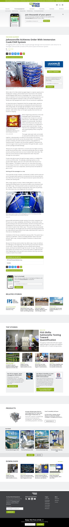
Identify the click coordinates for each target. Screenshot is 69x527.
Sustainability (23, 306)
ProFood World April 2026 (42, 450)
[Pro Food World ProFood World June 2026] (27, 439)
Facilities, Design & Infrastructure (10, 363)
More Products (50, 421)
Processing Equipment (12, 37)
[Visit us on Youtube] (35, 498)
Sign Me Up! (46, 20)
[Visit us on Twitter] (26, 498)
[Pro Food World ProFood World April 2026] (42, 439)
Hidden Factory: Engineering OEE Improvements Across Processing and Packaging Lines (26, 366)
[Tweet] (18, 54)
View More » (60, 461)
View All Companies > (54, 71)
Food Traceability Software (51, 411)
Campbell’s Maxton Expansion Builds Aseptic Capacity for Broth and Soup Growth (12, 366)
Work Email (17, 281)
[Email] (10, 54)
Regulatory (42, 330)
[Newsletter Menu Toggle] (57, 5)
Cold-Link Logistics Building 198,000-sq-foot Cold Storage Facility (41, 309)
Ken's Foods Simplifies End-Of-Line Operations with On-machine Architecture (56, 366)
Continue (40, 524)
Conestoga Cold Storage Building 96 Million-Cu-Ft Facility (56, 309)
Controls (52, 362)
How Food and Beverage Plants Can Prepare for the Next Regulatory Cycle (27, 477)
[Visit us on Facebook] (29, 498)
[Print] (7, 54)
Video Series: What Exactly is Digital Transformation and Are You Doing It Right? (41, 366)
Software (22, 362)
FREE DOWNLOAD (12, 386)
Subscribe (30, 455)
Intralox (9, 263)
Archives (39, 455)
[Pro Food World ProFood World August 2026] (12, 439)
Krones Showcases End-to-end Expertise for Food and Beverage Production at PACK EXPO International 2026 (33, 413)
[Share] (13, 54)
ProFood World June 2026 (27, 450)
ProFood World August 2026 (12, 450)
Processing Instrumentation (41, 474)
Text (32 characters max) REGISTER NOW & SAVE (45, 389)
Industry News (38, 306)
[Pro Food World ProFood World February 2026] (57, 439)
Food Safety (37, 362)
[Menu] (62, 5)
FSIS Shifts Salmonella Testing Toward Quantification (50, 336)
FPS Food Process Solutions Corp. (14, 260)
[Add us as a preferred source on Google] (24, 54)
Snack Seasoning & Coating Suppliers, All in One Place (55, 477)
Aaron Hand (10, 49)
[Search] (60, 5)
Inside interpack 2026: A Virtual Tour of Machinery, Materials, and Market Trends (41, 477)
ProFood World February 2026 (56, 450)
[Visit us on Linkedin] (32, 498)
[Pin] (21, 54)
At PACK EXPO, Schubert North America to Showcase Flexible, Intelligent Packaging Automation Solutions (53, 416)
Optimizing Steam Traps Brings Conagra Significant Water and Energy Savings (27, 309)
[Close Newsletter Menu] (63, 14)
